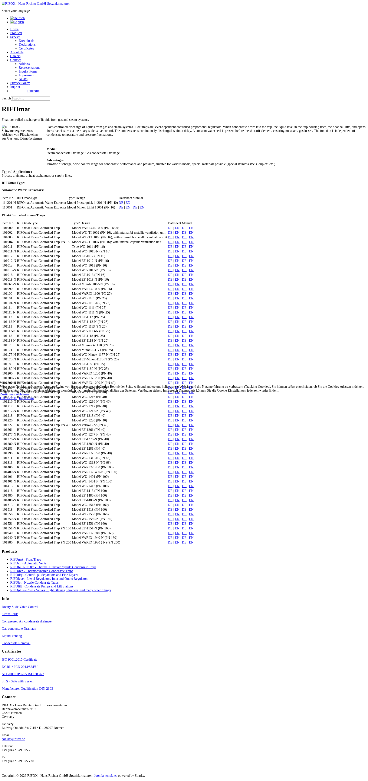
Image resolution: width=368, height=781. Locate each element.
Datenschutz (8, 398)
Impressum (26, 398)
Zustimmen (7, 394)
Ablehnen (22, 394)
